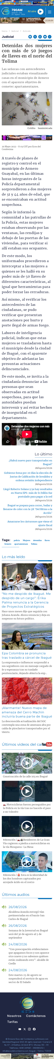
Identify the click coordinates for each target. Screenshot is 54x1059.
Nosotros (14, 1016)
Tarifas (12, 1022)
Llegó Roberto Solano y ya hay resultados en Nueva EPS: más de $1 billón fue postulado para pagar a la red (27, 493)
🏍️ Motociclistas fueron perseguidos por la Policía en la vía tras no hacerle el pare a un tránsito (27, 808)
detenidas (37, 540)
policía (17, 540)
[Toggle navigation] (49, 11)
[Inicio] (5, 11)
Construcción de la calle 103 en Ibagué (25, 776)
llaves (47, 540)
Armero (7, 544)
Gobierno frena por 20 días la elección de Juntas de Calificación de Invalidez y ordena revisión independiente (28, 477)
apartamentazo (21, 544)
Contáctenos (36, 1016)
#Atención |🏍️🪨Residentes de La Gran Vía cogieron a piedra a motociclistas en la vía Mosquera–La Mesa (26, 843)
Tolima (34, 544)
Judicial (15, 31)
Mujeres (26, 540)
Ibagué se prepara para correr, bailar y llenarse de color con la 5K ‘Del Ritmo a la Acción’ (27, 509)
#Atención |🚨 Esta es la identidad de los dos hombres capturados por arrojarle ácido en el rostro (25, 878)
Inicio (5, 31)
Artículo (27, 31)
